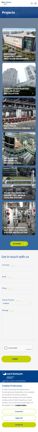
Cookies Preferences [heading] (12, 385)
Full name (8, 265)
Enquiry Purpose (11, 300)
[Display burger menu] (35, 3)
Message (8, 310)
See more (17, 244)
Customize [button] (19, 411)
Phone (7, 288)
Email (7, 277)
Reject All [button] (19, 418)
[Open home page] (6, 3)
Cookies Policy (21, 405)
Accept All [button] (19, 425)
